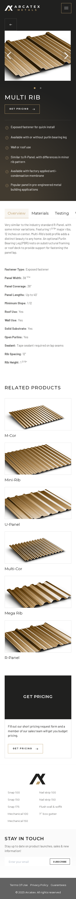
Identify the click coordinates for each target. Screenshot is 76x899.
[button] (9, 55)
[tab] (17, 213)
